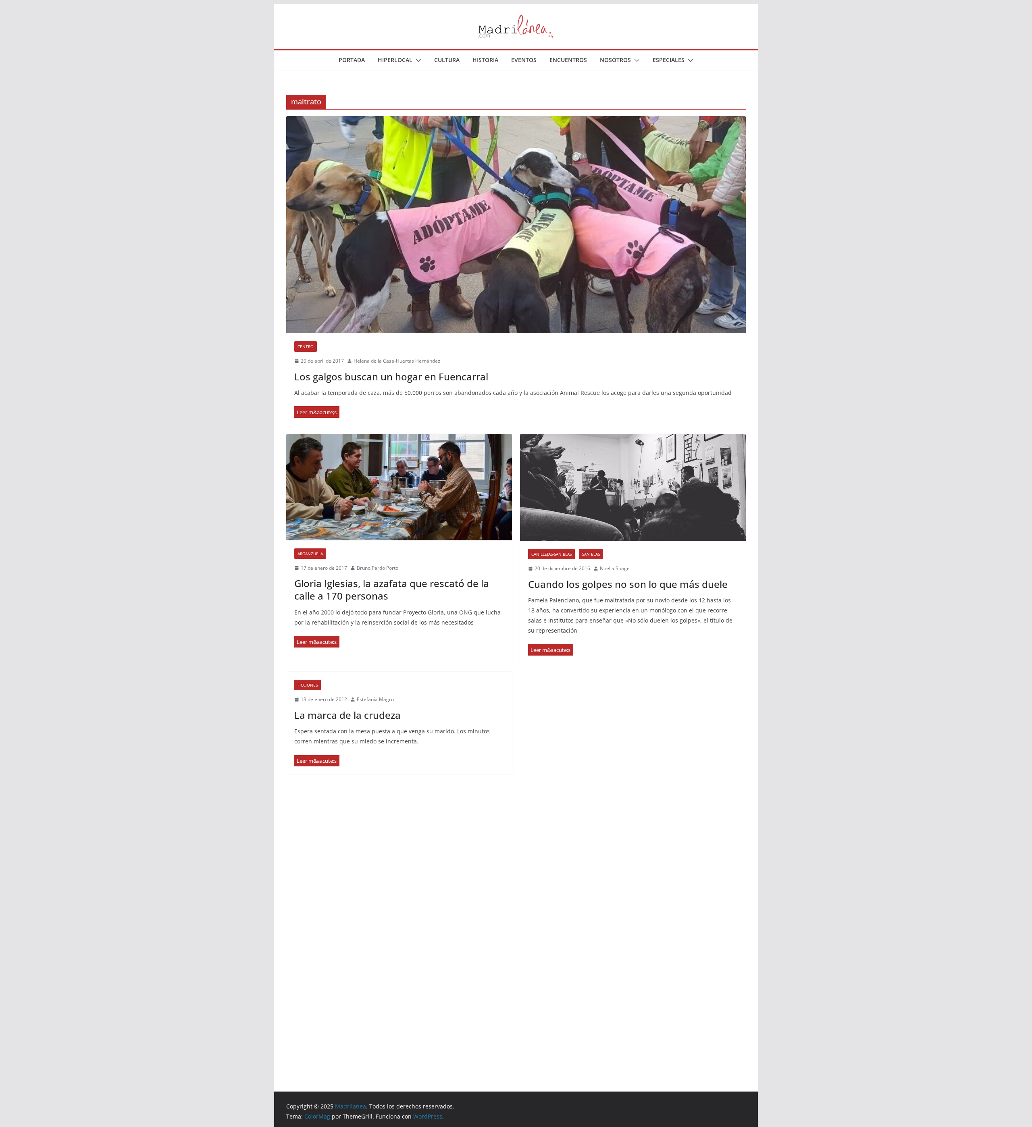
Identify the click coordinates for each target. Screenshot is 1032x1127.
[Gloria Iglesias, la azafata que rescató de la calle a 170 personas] (399, 487)
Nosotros (615, 60)
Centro (306, 346)
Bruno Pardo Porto (377, 568)
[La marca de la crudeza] (316, 761)
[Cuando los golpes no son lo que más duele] (633, 487)
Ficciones (308, 685)
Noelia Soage (615, 568)
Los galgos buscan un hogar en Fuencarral (391, 376)
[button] (416, 60)
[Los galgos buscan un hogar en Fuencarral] (516, 224)
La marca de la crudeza (347, 715)
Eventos (524, 60)
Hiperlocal (395, 60)
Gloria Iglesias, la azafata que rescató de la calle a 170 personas (391, 589)
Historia (485, 60)
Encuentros (568, 60)
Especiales (669, 60)
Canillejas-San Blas (551, 554)
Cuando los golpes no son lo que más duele (628, 584)
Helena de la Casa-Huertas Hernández (397, 360)
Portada (352, 60)
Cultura (447, 60)
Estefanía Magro (375, 699)
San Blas (591, 554)
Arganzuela (310, 553)
